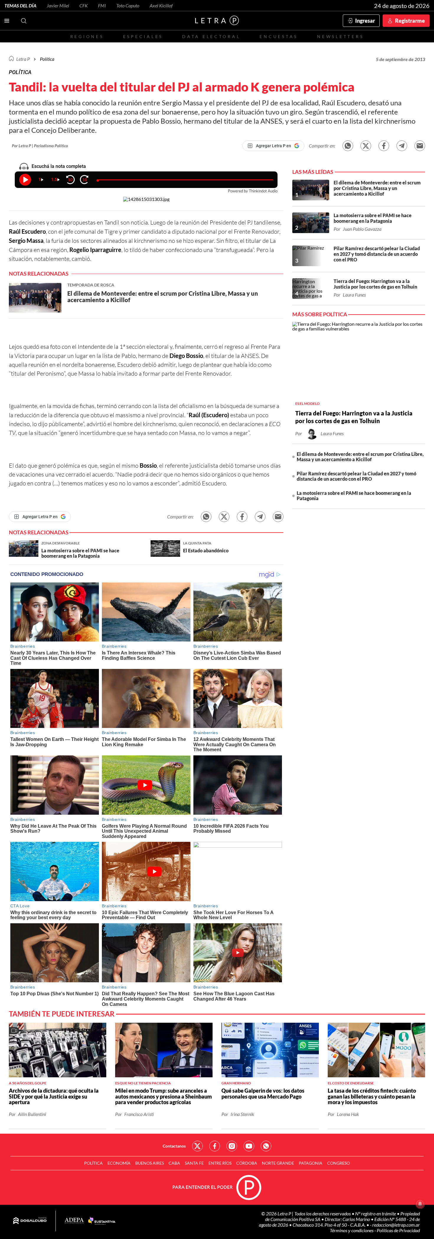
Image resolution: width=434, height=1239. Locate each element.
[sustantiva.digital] (101, 1221)
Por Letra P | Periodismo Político (40, 145)
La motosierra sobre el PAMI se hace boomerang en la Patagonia (354, 495)
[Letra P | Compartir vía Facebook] (384, 146)
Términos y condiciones (352, 1230)
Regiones (87, 36)
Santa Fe (194, 1163)
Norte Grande (278, 1163)
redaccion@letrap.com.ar (396, 1224)
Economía (118, 1163)
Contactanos (174, 1145)
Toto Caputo (127, 5)
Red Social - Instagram (232, 1146)
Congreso (338, 1163)
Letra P (23, 59)
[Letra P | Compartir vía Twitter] (366, 146)
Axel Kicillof (161, 5)
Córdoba (246, 1163)
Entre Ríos (219, 1163)
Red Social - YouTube (249, 1146)
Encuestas (279, 36)
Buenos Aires (149, 1163)
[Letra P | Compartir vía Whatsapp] (348, 146)
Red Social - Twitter (197, 1146)
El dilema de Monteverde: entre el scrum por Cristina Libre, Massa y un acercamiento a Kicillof (360, 456)
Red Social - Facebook (215, 1146)
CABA (174, 1163)
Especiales (143, 36)
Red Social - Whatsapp (266, 1146)
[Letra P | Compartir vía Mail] (420, 146)
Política (47, 59)
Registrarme (410, 20)
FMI (102, 5)
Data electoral (211, 36)
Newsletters (340, 36)
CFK (83, 5)
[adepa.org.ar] (74, 1221)
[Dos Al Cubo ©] (30, 1221)
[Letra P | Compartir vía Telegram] (402, 146)
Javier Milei (58, 5)
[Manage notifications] (420, 1204)
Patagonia (310, 1163)
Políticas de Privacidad (398, 1230)
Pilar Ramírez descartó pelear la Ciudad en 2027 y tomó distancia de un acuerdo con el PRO (356, 476)
